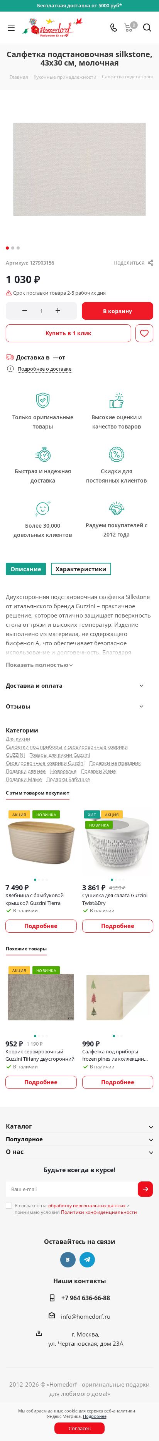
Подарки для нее (26, 771)
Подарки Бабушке (68, 779)
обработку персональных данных (86, 1205)
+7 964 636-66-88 (85, 1298)
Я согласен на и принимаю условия (76, 1208)
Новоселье (63, 771)
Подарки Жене (98, 771)
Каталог (19, 1126)
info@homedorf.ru (85, 1316)
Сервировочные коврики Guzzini (45, 762)
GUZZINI (15, 754)
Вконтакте (68, 1259)
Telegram (87, 1259)
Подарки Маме (24, 779)
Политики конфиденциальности (99, 1212)
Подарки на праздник (115, 762)
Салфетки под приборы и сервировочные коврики (67, 746)
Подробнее (95, 1416)
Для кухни (18, 738)
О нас (15, 1151)
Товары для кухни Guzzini (60, 754)
